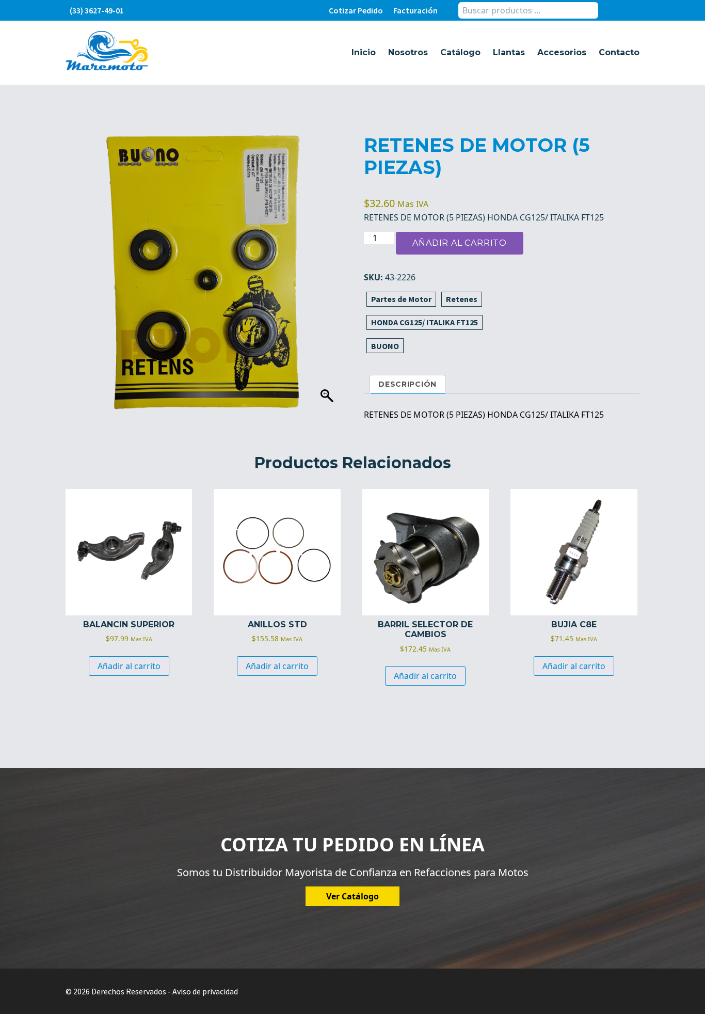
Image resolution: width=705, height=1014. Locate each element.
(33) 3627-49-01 (97, 10)
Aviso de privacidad (205, 991)
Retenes (461, 299)
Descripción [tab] (407, 384)
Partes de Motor (401, 299)
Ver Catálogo (352, 896)
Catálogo (460, 52)
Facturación (415, 10)
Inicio (363, 52)
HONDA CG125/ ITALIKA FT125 (424, 322)
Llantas (509, 52)
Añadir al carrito (459, 243)
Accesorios (561, 52)
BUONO (385, 346)
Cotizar (356, 10)
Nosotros (408, 52)
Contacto (619, 52)
